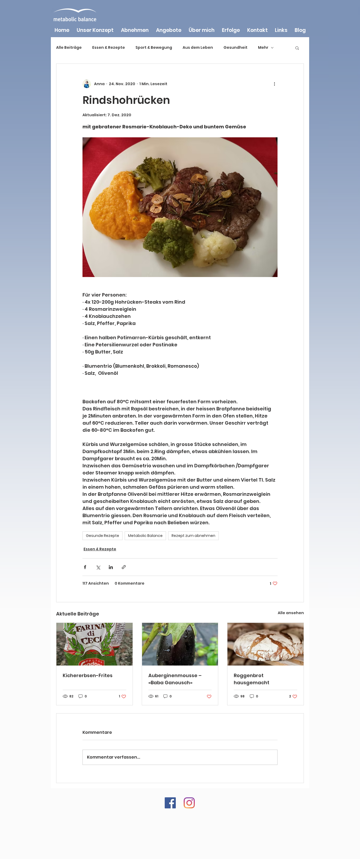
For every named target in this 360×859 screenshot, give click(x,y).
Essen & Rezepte (108, 47)
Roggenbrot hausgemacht (251, 679)
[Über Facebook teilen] (84, 567)
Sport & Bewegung (153, 47)
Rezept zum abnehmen (193, 535)
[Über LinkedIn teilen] (110, 567)
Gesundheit (235, 47)
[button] (297, 48)
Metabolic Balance (145, 535)
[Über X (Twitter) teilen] (97, 567)
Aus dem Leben (198, 47)
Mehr (263, 47)
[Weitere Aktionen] (274, 84)
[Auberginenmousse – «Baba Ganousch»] (180, 644)
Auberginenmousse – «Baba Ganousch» (175, 679)
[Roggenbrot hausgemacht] (265, 644)
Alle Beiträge (69, 47)
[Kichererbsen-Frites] (94, 644)
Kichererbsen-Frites (88, 675)
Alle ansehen (291, 612)
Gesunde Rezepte (102, 535)
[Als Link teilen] (123, 567)
